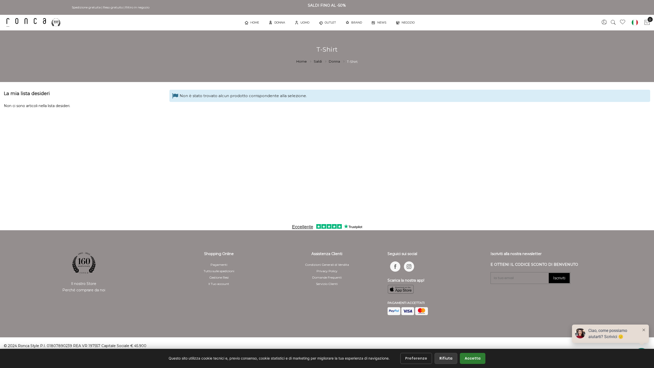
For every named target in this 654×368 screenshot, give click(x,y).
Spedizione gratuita (86, 7)
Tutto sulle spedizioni (219, 271)
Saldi (318, 61)
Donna (335, 61)
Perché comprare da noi (83, 290)
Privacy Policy (327, 271)
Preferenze (416, 358)
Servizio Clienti (327, 284)
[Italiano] (635, 22)
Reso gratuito (113, 7)
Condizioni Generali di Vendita (327, 265)
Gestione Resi (219, 277)
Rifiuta (445, 358)
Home (302, 61)
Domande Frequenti (327, 277)
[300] (34, 22)
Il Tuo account (218, 284)
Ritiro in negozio (137, 7)
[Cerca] (613, 22)
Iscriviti (559, 278)
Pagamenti (219, 265)
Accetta (473, 358)
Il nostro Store (83, 283)
